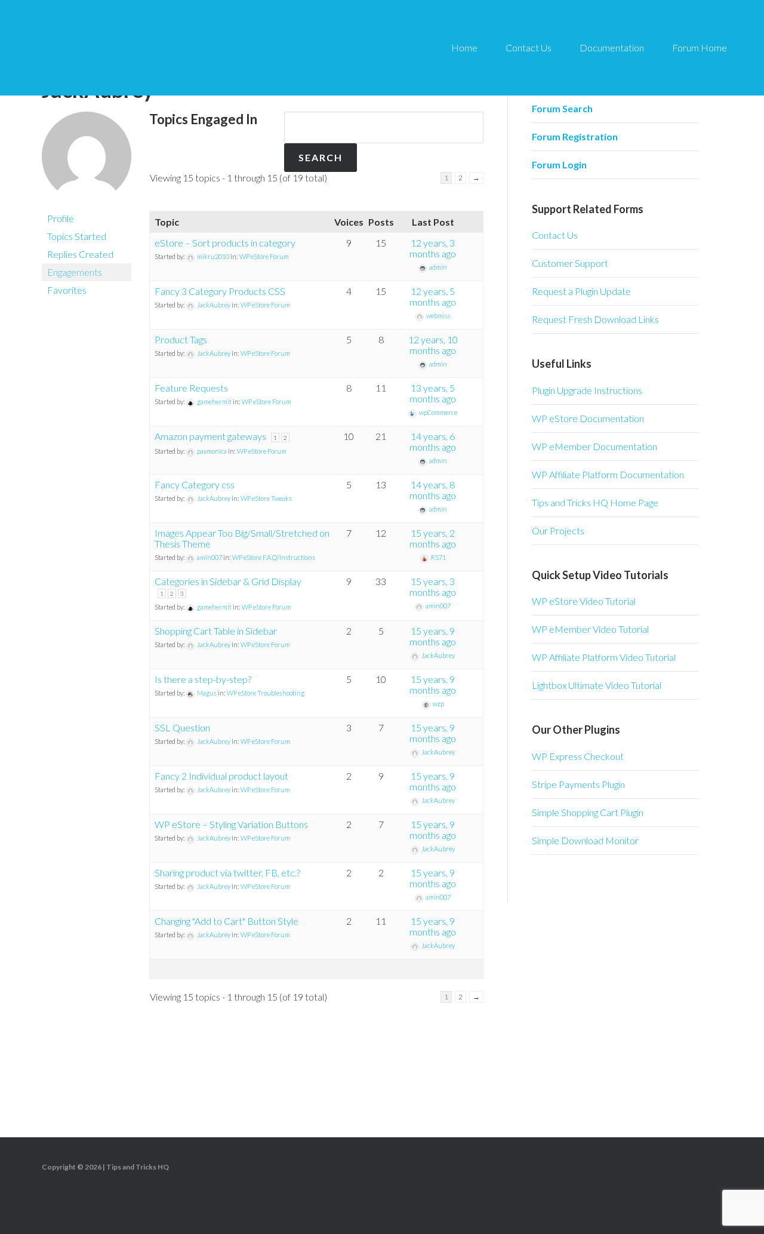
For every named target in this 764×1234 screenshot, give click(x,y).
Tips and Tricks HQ (137, 1166)
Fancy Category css (195, 484)
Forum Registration (575, 136)
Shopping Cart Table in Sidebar (216, 630)
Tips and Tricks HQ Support (131, 48)
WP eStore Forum (264, 256)
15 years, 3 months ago (432, 587)
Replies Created (80, 254)
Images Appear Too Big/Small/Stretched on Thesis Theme (242, 538)
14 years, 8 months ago (432, 490)
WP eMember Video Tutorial (590, 629)
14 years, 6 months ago (432, 441)
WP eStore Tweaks (266, 498)
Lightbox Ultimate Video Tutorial (596, 685)
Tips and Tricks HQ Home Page (595, 502)
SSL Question (182, 727)
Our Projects (558, 530)
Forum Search (562, 108)
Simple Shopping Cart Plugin (587, 812)
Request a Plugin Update (581, 291)
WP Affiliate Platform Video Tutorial (604, 657)
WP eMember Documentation (594, 446)
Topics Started (76, 236)
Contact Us (555, 235)
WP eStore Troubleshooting (265, 693)
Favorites (67, 290)
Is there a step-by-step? (203, 679)
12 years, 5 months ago (432, 296)
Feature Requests (191, 387)
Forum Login (559, 164)
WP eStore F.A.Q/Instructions (273, 557)
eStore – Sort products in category (225, 242)
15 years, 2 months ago (432, 538)
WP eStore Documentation (588, 418)
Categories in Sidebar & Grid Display (228, 581)
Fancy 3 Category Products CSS (220, 291)
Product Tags (181, 339)
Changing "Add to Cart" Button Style (226, 921)
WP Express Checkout (578, 756)
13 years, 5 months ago (432, 393)
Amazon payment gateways (210, 436)
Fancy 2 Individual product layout (221, 775)
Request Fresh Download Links (595, 319)
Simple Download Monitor (585, 840)
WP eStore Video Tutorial (584, 601)
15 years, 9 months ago (432, 636)
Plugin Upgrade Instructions (587, 390)
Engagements (74, 272)
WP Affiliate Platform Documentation (608, 474)
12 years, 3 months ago (432, 248)
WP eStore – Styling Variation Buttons (231, 824)
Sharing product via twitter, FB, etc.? (227, 872)
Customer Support (570, 263)
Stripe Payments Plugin (578, 784)
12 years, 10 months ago (433, 345)
